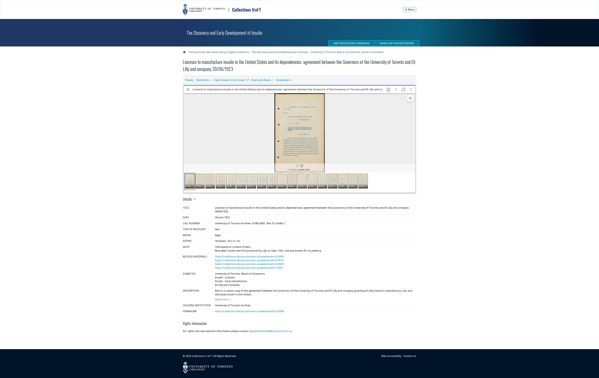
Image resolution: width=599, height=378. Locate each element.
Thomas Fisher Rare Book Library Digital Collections (218, 52)
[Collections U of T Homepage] (184, 52)
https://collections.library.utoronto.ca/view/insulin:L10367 (249, 267)
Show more (222, 299)
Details (189, 80)
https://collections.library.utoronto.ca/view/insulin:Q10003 (249, 264)
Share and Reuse (261, 80)
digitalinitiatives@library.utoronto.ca (270, 331)
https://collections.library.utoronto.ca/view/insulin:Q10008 (249, 311)
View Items (202, 80)
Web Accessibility (391, 356)
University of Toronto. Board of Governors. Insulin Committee (347, 52)
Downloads (283, 80)
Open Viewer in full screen (229, 80)
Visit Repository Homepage (351, 43)
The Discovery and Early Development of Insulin (280, 52)
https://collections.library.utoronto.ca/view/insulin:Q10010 (249, 260)
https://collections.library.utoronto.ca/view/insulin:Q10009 (249, 256)
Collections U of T (202, 356)
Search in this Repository (397, 43)
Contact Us (409, 356)
